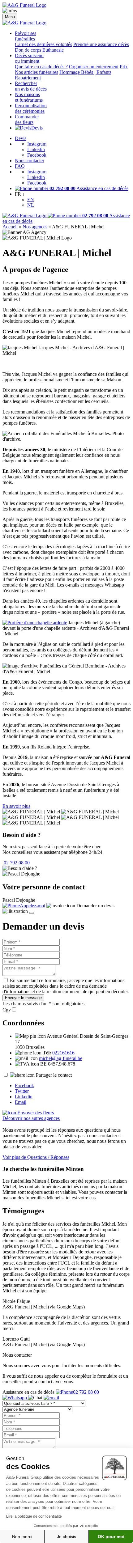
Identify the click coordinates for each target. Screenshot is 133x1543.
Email (20, 1102)
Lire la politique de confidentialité (34, 1516)
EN (30, 199)
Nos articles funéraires (36, 72)
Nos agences (35, 226)
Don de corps (28, 50)
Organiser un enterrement (93, 66)
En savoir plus (16, 806)
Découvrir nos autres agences (31, 1118)
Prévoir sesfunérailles (25, 36)
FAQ (20, 166)
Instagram (36, 143)
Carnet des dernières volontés (43, 44)
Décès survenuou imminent (29, 58)
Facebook (36, 155)
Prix (124, 66)
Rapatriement (28, 77)
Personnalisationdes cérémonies (31, 108)
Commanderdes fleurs (27, 119)
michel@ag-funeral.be (60, 1058)
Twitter (22, 1091)
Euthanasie (53, 50)
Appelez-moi (32, 905)
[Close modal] (31, 913)
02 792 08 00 (16, 862)
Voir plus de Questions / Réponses (35, 1157)
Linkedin (36, 149)
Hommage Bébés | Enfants (85, 72)
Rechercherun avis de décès (31, 86)
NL (30, 205)
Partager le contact (54, 1075)
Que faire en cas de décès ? (41, 66)
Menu (10, 17)
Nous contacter (29, 160)
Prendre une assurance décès (101, 44)
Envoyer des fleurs (35, 1112)
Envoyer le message (23, 997)
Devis (37, 127)
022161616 (63, 1052)
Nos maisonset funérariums (29, 97)
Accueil (10, 226)
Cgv (6, 1009)
